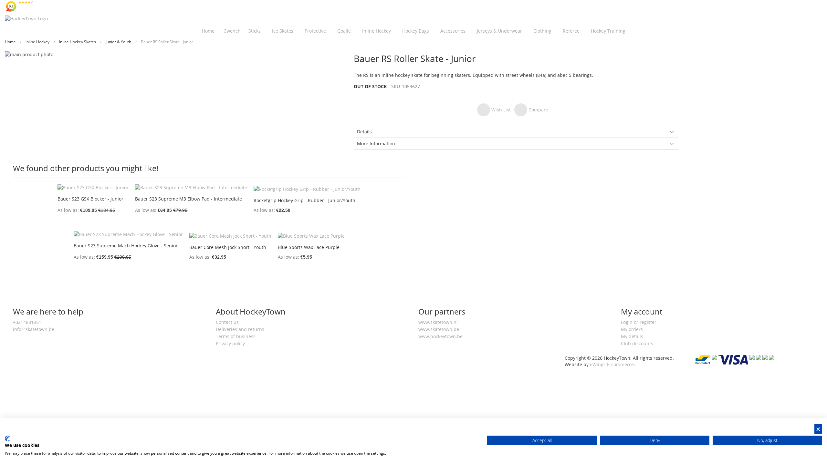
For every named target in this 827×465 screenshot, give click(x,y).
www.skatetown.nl (438, 322)
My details (632, 336)
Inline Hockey (38, 42)
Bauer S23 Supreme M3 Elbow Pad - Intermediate (188, 199)
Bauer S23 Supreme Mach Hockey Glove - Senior (126, 246)
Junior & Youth (119, 42)
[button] (494, 109)
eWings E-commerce (612, 364)
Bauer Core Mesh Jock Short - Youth (227, 247)
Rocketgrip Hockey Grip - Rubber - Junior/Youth (304, 200)
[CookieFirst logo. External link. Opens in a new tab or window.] (7, 438)
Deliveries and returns (240, 329)
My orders (632, 329)
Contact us (227, 322)
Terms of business (236, 336)
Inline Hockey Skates (78, 42)
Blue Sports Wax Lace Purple (309, 247)
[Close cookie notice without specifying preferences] (818, 429)
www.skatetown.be (438, 329)
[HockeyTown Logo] (26, 19)
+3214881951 (27, 322)
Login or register (638, 322)
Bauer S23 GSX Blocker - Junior (90, 199)
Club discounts (637, 343)
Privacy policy (230, 343)
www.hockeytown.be (440, 336)
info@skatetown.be (33, 329)
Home (11, 42)
